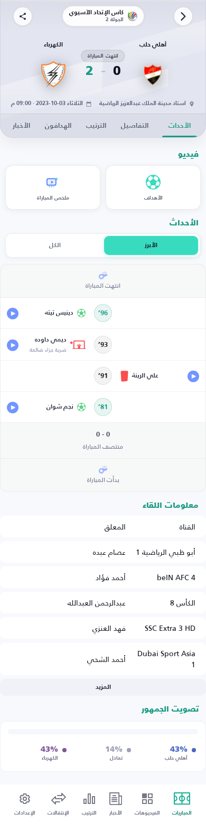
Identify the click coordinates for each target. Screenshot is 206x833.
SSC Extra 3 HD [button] (170, 627)
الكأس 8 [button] (182, 602)
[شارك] (22, 16)
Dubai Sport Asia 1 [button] (166, 659)
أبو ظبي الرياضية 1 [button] (165, 551)
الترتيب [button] (96, 125)
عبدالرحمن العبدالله (97, 602)
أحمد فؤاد (111, 577)
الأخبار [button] (21, 125)
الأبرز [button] (151, 245)
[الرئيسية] (183, 16)
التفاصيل (134, 125)
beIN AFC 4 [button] (176, 577)
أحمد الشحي (106, 659)
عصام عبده (109, 551)
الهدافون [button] (58, 125)
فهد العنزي (109, 627)
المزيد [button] (103, 687)
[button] (47, 313)
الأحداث (179, 125)
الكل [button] (55, 245)
